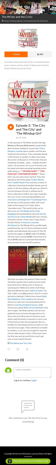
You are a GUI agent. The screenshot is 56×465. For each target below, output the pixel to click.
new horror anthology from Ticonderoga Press (27, 199)
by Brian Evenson (26, 305)
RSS (41, 54)
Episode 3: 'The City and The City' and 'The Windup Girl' (30, 129)
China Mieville (26, 217)
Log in (34, 380)
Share (17, 54)
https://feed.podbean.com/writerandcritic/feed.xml (26, 21)
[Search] (47, 4)
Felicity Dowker (36, 290)
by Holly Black (33, 307)
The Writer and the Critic (17, 16)
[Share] (27, 349)
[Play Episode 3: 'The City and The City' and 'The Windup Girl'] (11, 127)
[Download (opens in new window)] (18, 349)
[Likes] (8, 349)
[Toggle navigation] (53, 3)
